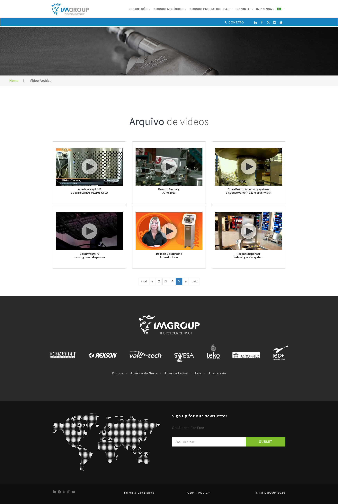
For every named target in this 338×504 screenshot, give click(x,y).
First (144, 281)
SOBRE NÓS (138, 9)
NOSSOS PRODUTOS (205, 9)
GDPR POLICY (198, 492)
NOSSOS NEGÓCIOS (169, 9)
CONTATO (236, 22)
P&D (227, 9)
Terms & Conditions (139, 492)
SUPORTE (243, 9)
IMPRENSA (264, 9)
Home (14, 80)
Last (194, 281)
